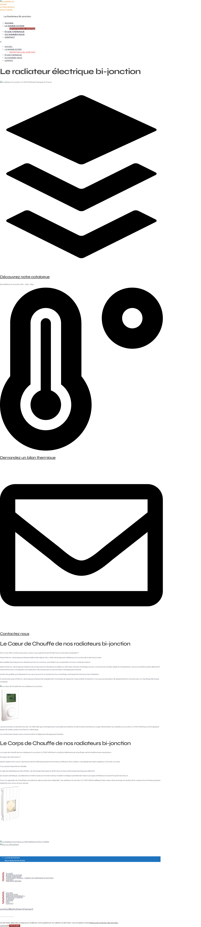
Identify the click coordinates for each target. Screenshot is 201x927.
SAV (8, 902)
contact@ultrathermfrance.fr (16, 909)
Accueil (9, 873)
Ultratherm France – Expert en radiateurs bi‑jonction (29, 878)
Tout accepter (14, 926)
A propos (10, 899)
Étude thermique (13, 876)
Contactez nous (14, 633)
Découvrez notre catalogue (25, 276)
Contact (9, 879)
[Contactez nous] (81, 626)
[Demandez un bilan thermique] (81, 450)
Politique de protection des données (103, 923)
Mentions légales (13, 881)
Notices (9, 900)
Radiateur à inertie (14, 897)
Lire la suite (4, 925)
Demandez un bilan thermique (27, 457)
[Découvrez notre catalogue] (81, 269)
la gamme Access (14, 875)
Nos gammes (12, 894)
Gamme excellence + (15, 896)
